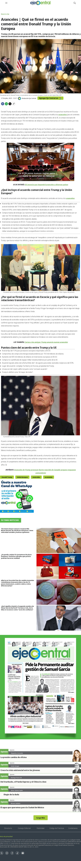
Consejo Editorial (24, 828)
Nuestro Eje (5, 14)
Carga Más (40, 818)
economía (48, 477)
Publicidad (40, 828)
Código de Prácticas (56, 828)
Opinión (12, 750)
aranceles (36, 477)
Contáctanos (73, 828)
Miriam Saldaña (15, 803)
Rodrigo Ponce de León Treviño (16, 778)
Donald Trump (7, 477)
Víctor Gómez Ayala (17, 790)
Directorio (8, 828)
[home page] (40, 3)
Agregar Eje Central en (49, 98)
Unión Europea (22, 477)
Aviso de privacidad (6, 836)
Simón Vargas (15, 766)
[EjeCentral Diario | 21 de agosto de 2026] (40, 687)
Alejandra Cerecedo (17, 753)
